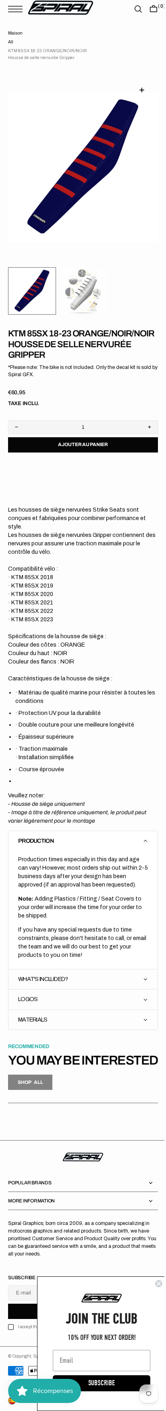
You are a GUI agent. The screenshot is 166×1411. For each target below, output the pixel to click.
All (10, 42)
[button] (17, 9)
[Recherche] (132, 9)
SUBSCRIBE (95, 1383)
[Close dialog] (153, 1284)
